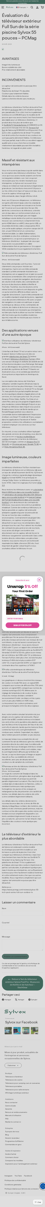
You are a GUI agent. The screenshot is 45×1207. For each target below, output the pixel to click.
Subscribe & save (22, 580)
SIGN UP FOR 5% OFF (23, 625)
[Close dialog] (39, 580)
